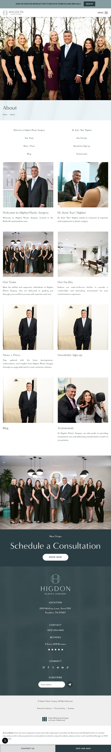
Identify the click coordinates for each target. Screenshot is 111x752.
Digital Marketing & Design (58, 719)
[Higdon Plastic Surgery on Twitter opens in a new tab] (53, 667)
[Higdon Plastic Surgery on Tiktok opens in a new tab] (67, 667)
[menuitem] (43, 667)
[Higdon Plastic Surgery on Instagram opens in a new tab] (43, 667)
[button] (5, 740)
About (12, 114)
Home (5, 114)
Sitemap (71, 708)
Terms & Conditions (44, 708)
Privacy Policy (59, 708)
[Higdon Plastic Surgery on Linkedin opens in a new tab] (62, 667)
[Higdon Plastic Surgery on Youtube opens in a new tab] (58, 667)
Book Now (55, 557)
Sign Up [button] (89, 4)
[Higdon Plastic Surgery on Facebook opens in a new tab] (48, 667)
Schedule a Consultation (55, 543)
